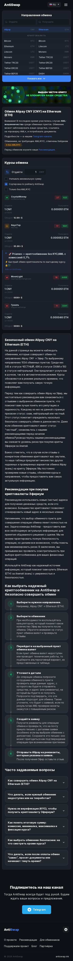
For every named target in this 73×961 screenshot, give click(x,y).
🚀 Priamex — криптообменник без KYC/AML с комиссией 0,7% (37, 255)
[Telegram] (66, 929)
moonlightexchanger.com (21, 279)
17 (57, 226)
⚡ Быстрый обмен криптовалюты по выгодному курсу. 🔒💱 (35, 263)
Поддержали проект (16, 946)
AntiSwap (12, 5)
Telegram (39, 909)
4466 (64, 277)
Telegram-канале (42, 136)
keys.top (14, 227)
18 (56, 277)
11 (57, 306)
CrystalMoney (18, 196)
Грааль (15, 304)
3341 (64, 306)
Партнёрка (46, 946)
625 (65, 197)
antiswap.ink (62, 956)
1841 (65, 226)
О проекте (10, 939)
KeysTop (16, 225)
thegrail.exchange (18, 307)
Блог (34, 946)
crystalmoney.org (18, 199)
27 (57, 197)
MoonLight (17, 276)
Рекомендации (47, 149)
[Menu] (66, 5)
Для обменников (50, 939)
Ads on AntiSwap (13, 269)
